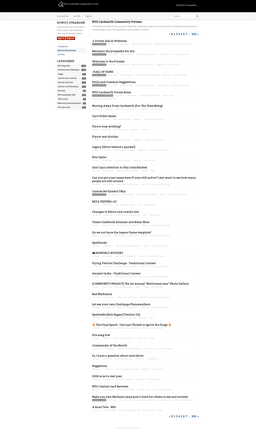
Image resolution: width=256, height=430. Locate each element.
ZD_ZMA (130, 205)
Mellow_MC (131, 256)
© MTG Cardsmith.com (128, 428)
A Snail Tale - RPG (104, 407)
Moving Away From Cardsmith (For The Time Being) (127, 106)
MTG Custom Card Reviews (110, 386)
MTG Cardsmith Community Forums (81, 4)
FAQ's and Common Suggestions (114, 82)
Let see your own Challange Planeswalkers (121, 304)
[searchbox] (186, 16)
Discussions (62, 16)
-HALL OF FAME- (103, 71)
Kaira (129, 140)
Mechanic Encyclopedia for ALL (113, 51)
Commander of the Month (109, 345)
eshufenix (133, 297)
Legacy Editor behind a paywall (113, 147)
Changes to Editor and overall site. (115, 212)
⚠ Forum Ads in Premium (109, 41)
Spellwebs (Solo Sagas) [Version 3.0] (116, 314)
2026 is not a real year (107, 376)
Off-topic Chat (63, 107)
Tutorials (61, 91)
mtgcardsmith (153, 96)
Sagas (60, 74)
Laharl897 (153, 195)
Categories (62, 46)
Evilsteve (147, 44)
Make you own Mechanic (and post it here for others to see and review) (140, 397)
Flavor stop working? (106, 126)
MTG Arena (63, 99)
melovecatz (152, 54)
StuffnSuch (132, 266)
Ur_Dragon (130, 150)
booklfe (128, 119)
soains (125, 130)
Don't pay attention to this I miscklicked (119, 167)
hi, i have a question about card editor (118, 355)
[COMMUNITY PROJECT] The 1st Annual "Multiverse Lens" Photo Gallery (140, 283)
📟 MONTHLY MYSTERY (107, 253)
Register (70, 38)
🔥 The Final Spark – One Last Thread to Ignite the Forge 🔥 (131, 325)
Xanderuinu (133, 109)
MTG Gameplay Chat (66, 95)
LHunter (151, 85)
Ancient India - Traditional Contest (116, 273)
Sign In (88, 16)
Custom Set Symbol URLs (108, 191)
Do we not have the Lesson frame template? (121, 232)
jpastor (130, 287)
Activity (77, 16)
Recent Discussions (66, 50)
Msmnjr (127, 160)
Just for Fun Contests (67, 78)
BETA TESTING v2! (104, 201)
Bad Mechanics (102, 294)
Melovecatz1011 (134, 246)
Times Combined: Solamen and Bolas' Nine (120, 222)
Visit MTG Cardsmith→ (187, 5)
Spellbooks (99, 242)
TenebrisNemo (153, 75)
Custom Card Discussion (68, 87)
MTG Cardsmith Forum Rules (111, 92)
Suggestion (99, 366)
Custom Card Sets (65, 82)
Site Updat (99, 157)
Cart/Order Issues (104, 116)
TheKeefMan (134, 225)
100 (194, 34)
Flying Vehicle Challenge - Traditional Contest (124, 263)
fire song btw (101, 335)
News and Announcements (69, 103)
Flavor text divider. (105, 136)
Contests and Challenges (68, 70)
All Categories (63, 66)
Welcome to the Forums (108, 61)
